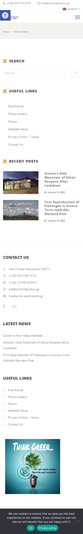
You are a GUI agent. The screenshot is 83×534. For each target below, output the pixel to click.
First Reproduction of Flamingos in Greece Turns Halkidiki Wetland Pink (62, 208)
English (72, 8)
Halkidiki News (18, 129)
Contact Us (15, 144)
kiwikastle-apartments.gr (26, 296)
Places (12, 121)
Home (6, 31)
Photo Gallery (18, 114)
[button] (5, 15)
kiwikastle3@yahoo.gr (56, 3)
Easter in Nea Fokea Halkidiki (23, 335)
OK (31, 528)
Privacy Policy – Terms (23, 137)
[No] (78, 521)
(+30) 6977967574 (18, 3)
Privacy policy (47, 528)
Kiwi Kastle (16, 106)
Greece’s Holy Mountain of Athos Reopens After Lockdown (60, 179)
